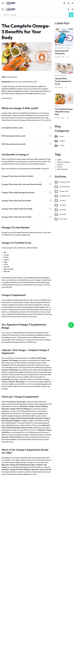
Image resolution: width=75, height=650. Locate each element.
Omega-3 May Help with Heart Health (17, 176)
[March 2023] (56, 219)
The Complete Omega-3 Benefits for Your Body (64, 111)
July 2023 (63, 200)
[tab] (27, 128)
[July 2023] (56, 200)
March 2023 (63, 219)
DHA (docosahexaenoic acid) (13, 144)
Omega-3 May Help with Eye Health (16, 201)
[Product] (56, 145)
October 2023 (64, 191)
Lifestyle (62, 48)
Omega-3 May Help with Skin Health (16, 217)
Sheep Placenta (62, 169)
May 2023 (63, 210)
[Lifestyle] (56, 141)
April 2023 (63, 214)
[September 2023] (56, 196)
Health (57, 48)
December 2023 (65, 182)
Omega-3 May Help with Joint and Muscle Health (22, 184)
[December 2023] (56, 182)
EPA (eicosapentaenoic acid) (13, 136)
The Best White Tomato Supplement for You (63, 81)
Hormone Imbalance (64, 162)
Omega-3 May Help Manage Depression (18, 192)
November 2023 (65, 187)
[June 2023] (56, 205)
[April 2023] (56, 214)
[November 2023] (56, 186)
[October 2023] (56, 191)
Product (68, 48)
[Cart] (72, 9)
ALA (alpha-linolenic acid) (12, 128)
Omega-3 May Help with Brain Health (17, 209)
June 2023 (63, 205)
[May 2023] (56, 209)
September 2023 (65, 196)
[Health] (56, 136)
